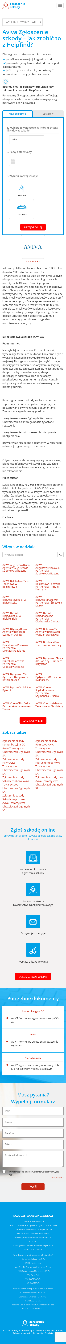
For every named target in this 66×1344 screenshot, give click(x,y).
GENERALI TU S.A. (33, 1300)
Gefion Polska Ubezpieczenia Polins (33, 1233)
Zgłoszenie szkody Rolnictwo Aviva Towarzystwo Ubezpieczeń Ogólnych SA (49, 748)
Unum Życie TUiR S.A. (33, 1249)
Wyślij (33, 1186)
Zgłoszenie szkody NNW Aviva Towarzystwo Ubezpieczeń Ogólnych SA (16, 766)
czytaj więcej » (57, 1177)
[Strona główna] (13, 5)
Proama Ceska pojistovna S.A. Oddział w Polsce (33, 1304)
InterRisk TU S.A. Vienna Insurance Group (33, 1267)
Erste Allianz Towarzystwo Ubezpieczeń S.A (33, 1229)
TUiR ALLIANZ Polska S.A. (33, 1308)
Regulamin (38, 1333)
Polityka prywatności (22, 1333)
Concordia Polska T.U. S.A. (33, 1259)
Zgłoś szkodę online (33, 977)
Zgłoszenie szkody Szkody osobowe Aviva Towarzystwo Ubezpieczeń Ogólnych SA (16, 785)
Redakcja (49, 1333)
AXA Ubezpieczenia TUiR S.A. (33, 1292)
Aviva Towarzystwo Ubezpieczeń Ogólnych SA (33, 1255)
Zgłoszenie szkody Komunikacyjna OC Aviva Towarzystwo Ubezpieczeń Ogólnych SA (16, 748)
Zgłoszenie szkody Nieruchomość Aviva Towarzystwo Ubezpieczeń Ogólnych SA (49, 766)
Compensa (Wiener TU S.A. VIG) (33, 1296)
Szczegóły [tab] (48, 113)
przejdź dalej (33, 227)
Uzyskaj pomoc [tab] (17, 113)
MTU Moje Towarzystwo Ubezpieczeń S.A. (33, 1237)
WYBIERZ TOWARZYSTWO (21, 22)
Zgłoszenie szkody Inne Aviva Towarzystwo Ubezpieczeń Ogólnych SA (49, 783)
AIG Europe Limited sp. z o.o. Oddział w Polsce (33, 1288)
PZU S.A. (33, 1241)
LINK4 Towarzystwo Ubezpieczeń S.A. (33, 1271)
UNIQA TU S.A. (33, 1283)
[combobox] (26, 139)
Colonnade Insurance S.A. (33, 1221)
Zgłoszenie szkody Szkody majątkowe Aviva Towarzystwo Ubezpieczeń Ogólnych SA (16, 803)
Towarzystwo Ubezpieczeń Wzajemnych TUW (33, 1245)
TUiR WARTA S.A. (33, 1279)
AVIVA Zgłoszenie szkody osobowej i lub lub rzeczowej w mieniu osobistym (35, 1066)
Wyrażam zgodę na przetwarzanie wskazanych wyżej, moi (34, 1173)
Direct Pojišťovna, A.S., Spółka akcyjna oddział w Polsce (33, 1225)
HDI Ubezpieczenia (33, 1263)
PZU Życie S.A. (33, 1275)
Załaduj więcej (33, 720)
